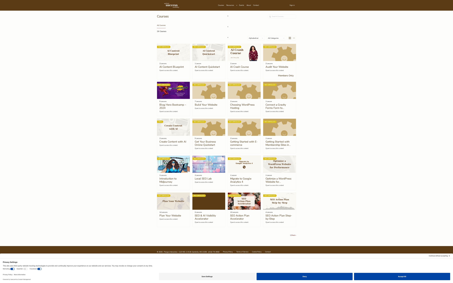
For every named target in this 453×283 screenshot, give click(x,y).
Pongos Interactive (170, 252)
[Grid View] (290, 38)
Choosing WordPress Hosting (242, 106)
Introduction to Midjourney (168, 180)
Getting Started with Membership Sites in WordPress (278, 143)
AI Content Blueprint (171, 67)
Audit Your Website (277, 67)
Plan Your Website (170, 215)
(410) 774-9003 (213, 252)
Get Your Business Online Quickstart (205, 143)
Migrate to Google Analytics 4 (240, 180)
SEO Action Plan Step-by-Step (279, 217)
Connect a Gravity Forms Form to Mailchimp (276, 106)
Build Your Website (206, 104)
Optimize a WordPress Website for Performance (278, 180)
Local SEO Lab (203, 178)
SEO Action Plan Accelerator (239, 217)
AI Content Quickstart (207, 67)
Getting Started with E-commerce (243, 143)
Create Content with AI (172, 141)
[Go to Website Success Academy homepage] (171, 5)
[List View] (294, 38)
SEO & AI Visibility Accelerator (205, 217)
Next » (294, 235)
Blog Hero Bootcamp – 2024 (172, 106)
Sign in (292, 5)
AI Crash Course (239, 67)
